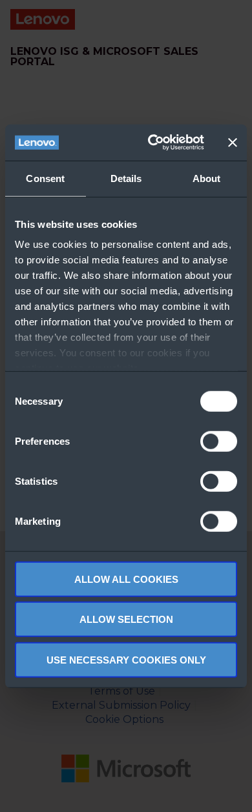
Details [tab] (126, 177)
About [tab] (207, 177)
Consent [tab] (45, 177)
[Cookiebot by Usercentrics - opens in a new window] (152, 142)
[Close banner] (232, 142)
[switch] (218, 441)
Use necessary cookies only (126, 659)
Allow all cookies (126, 578)
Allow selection (126, 619)
